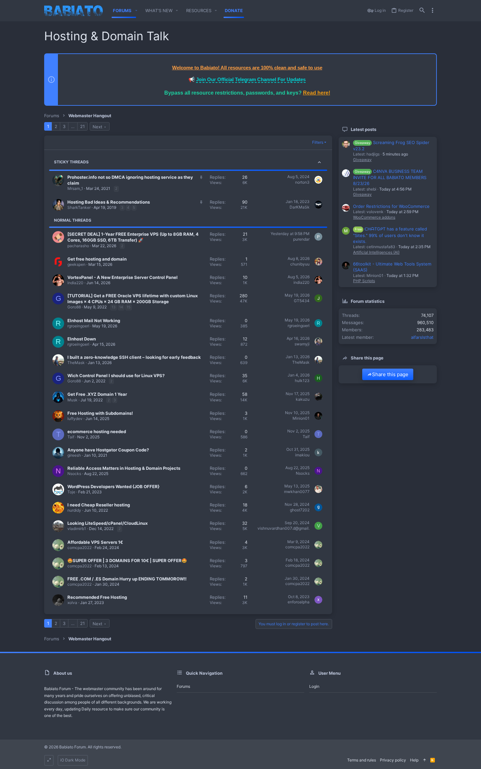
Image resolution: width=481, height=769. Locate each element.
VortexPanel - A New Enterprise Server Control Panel (122, 277)
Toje (71, 491)
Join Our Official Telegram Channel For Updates (251, 79)
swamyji (302, 343)
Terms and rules (361, 760)
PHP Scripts (364, 280)
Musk (72, 399)
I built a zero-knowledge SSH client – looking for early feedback (134, 357)
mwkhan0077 (297, 491)
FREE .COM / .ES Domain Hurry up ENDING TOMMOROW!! (127, 578)
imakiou (302, 454)
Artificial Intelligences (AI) (376, 252)
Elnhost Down (81, 338)
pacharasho (78, 245)
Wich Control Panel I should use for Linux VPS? (116, 375)
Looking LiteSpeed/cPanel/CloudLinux (107, 523)
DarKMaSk (300, 207)
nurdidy (74, 510)
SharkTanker (79, 207)
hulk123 (302, 380)
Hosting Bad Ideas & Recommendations (108, 202)
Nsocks (74, 473)
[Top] (424, 760)
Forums (183, 686)
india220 (75, 282)
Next (97, 126)
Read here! (316, 93)
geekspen (76, 264)
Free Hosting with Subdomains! (100, 413)
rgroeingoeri (78, 325)
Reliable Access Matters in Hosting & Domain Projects (123, 468)
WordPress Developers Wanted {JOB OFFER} (113, 486)
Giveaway (362, 159)
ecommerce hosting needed (96, 431)
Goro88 (74, 306)
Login (314, 686)
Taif (70, 436)
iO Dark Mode (72, 760)
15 (129, 307)
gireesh (74, 455)
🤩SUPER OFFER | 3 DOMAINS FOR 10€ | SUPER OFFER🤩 (127, 560)
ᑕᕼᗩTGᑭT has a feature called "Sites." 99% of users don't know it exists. (390, 235)
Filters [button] (317, 142)
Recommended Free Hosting (97, 597)
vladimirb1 (76, 528)
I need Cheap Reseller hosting (98, 504)
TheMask (76, 362)
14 (121, 307)
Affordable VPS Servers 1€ (95, 542)
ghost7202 (300, 509)
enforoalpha (299, 601)
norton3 (302, 182)
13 (114, 307)
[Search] (422, 10)
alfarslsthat (422, 337)
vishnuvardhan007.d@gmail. (284, 528)
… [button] (73, 126)
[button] (136, 10)
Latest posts (363, 129)
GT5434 (302, 300)
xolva (72, 602)
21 (82, 126)
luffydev (74, 418)
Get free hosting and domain (97, 259)
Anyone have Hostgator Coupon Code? (108, 449)
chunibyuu (300, 264)
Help (414, 760)
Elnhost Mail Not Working (93, 320)
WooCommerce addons (374, 217)
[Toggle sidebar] (432, 10)
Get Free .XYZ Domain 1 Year (97, 394)
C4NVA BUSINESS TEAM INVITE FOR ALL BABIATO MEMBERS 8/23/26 (389, 177)
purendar (301, 239)
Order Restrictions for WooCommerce (391, 206)
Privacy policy (393, 760)
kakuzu (303, 399)
